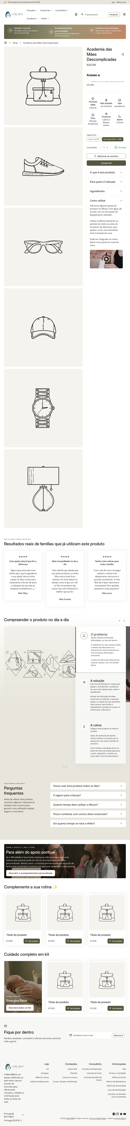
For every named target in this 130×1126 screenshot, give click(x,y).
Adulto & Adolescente (39, 1081)
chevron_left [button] (119, 620)
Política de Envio (119, 1077)
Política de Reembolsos (116, 1081)
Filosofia (73, 1073)
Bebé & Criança (42, 1077)
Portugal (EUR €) (13, 1120)
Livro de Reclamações (117, 1090)
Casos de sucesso (69, 1077)
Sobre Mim (72, 1069)
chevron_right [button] (124, 620)
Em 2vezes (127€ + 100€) (113, 139)
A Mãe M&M (70, 1118)
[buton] (14, 1115)
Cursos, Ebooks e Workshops (65, 1081)
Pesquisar (114, 14)
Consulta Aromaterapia (92, 1069)
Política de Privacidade (116, 1086)
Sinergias (45, 1073)
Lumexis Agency (120, 1118)
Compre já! (106, 163)
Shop (15, 42)
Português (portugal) (14, 1115)
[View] (23, 912)
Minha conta (121, 2)
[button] (100, 649)
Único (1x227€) (93, 139)
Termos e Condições (117, 1073)
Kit (47, 1069)
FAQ (124, 1069)
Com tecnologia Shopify (97, 1118)
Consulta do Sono (94, 1073)
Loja (113, 2)
